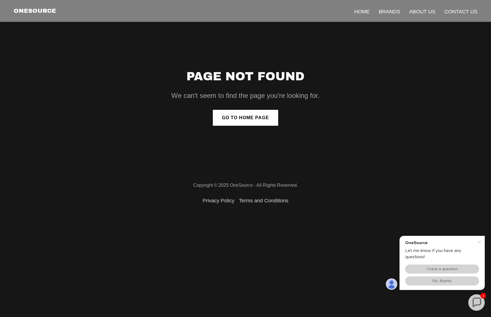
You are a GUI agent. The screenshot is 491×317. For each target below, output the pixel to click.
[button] (476, 302)
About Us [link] (422, 11)
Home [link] (362, 11)
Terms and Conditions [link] (263, 200)
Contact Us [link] (460, 11)
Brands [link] (389, 11)
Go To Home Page (245, 117)
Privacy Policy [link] (218, 200)
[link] (35, 11)
